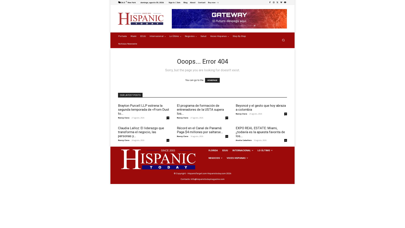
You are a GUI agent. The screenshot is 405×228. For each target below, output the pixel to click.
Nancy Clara (123, 118)
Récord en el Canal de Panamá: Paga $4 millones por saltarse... (200, 130)
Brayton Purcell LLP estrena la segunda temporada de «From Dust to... (143, 109)
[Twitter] (277, 2)
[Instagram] (274, 2)
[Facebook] (270, 2)
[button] (283, 40)
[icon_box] (213, 3)
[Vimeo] (281, 2)
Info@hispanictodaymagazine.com (207, 179)
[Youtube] (285, 2)
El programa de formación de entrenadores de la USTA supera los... (200, 109)
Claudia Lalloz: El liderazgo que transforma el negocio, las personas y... (141, 132)
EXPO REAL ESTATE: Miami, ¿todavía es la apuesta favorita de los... (260, 132)
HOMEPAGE (212, 80)
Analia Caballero (244, 140)
